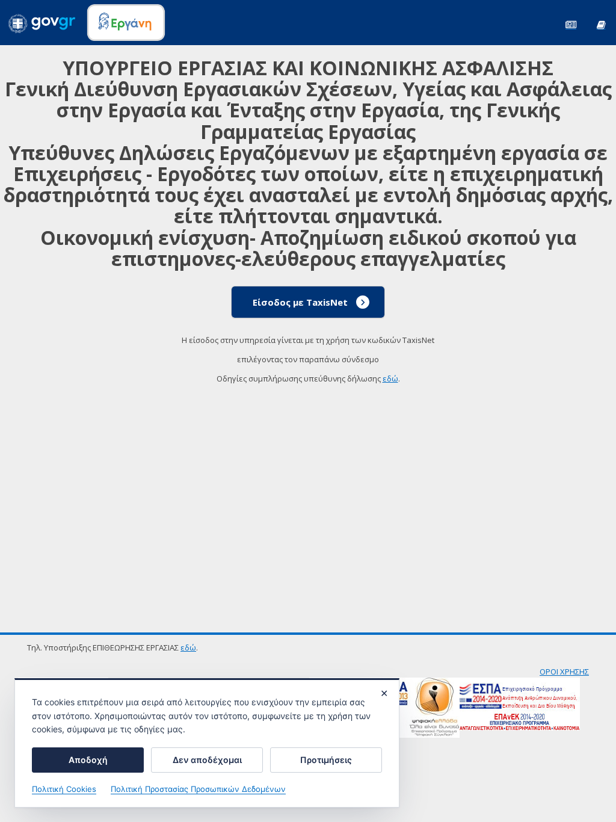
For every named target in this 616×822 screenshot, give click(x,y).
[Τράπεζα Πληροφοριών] (601, 23)
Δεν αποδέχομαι (207, 760)
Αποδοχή (88, 760)
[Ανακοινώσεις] (571, 23)
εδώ (390, 378)
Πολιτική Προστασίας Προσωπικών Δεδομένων (198, 789)
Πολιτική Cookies (64, 789)
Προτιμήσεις (326, 760)
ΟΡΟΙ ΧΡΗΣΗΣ (564, 671)
